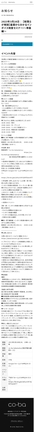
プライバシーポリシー (10, 242)
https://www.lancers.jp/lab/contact (15, 238)
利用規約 (22, 242)
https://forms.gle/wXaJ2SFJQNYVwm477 (17, 177)
